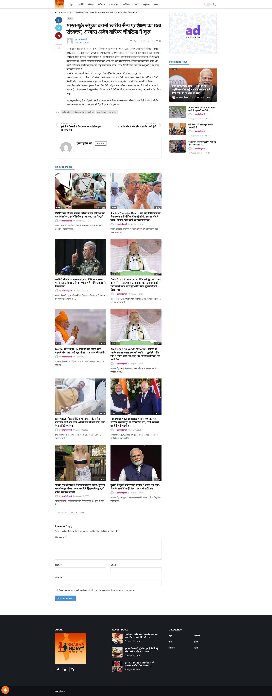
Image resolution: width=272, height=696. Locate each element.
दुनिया (69, 18)
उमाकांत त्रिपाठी (67, 220)
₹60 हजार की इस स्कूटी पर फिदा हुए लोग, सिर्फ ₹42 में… (202, 143)
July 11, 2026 (136, 430)
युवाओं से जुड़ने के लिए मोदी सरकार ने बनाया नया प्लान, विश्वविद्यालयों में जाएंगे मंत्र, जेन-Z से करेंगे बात (135, 486)
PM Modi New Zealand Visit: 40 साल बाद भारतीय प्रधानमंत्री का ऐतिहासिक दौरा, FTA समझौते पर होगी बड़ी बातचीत (134, 422)
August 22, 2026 (197, 135)
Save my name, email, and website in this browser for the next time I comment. (96, 590)
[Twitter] (65, 669)
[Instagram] (72, 669)
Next (73, 512)
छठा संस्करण (101, 112)
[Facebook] (58, 669)
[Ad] (193, 33)
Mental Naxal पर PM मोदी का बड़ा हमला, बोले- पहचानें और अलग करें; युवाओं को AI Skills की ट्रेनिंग (80, 350)
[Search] (214, 4)
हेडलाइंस (172, 647)
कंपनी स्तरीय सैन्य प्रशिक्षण (84, 112)
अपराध (113, 208)
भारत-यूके (112, 112)
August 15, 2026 (82, 356)
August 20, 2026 (137, 492)
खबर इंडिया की (60, 691)
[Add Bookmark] (58, 47)
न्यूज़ (174, 69)
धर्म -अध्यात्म (60, 479)
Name (59, 564)
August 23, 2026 (197, 118)
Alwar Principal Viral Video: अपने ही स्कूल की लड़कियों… (202, 109)
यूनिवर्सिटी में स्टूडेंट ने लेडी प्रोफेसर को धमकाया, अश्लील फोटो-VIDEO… (139, 664)
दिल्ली (58, 208)
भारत (170, 641)
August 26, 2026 (133, 641)
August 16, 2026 (137, 224)
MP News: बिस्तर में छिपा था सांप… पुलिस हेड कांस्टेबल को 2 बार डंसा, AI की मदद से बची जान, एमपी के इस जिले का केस (80, 422)
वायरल (58, 413)
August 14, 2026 (137, 294)
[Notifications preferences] (5, 690)
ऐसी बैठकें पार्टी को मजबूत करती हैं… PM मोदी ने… (201, 126)
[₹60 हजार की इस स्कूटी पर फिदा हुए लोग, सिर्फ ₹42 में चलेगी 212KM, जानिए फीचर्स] (177, 146)
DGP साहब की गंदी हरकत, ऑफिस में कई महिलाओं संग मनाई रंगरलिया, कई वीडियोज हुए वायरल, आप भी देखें (80, 214)
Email (114, 564)
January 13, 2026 (82, 496)
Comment (60, 537)
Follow (100, 143)
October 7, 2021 (82, 42)
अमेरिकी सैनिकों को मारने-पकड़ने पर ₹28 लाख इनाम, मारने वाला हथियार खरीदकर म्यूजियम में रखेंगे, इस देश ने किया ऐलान (80, 282)
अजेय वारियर (67, 112)
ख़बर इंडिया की (81, 39)
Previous (62, 512)
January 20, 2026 (82, 220)
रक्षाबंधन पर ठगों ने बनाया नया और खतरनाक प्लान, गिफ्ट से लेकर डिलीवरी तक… (141, 636)
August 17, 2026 (82, 290)
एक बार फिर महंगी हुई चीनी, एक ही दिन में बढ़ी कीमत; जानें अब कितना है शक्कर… (141, 650)
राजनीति (197, 635)
